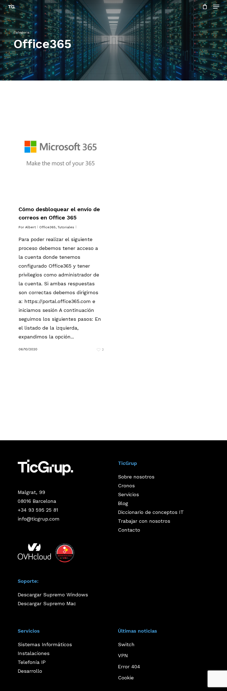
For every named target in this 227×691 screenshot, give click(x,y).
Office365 (47, 227)
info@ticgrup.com (39, 519)
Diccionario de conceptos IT (151, 512)
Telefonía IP (32, 662)
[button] (216, 6)
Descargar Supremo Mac (47, 603)
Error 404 (129, 666)
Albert (30, 227)
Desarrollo (30, 671)
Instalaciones (34, 653)
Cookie (126, 677)
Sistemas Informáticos (45, 644)
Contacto (129, 530)
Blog (123, 503)
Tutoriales (66, 227)
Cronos (126, 485)
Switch (126, 644)
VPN (123, 655)
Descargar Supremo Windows (53, 594)
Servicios (128, 494)
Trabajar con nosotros (144, 521)
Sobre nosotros (136, 477)
